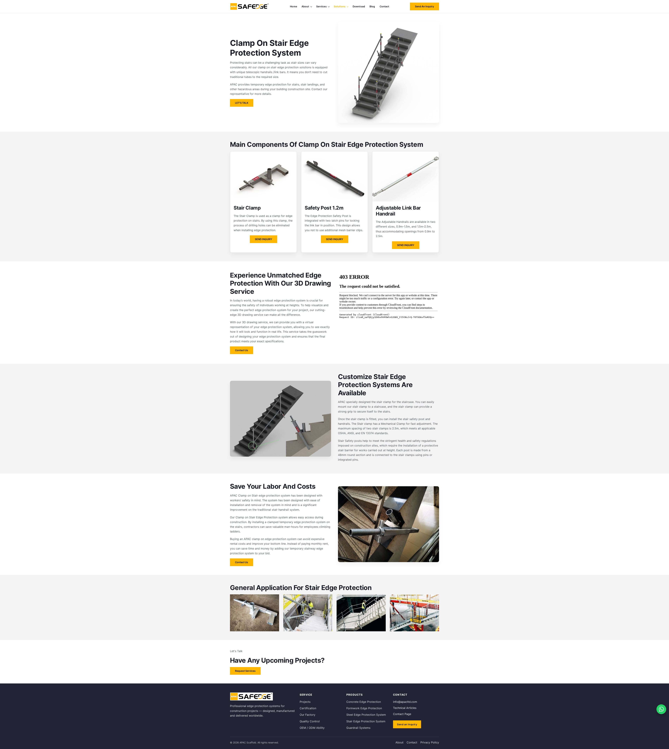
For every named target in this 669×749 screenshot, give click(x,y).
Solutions (339, 6)
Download (359, 6)
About (305, 6)
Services (321, 6)
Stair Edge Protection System (365, 721)
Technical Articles (404, 708)
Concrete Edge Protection (363, 701)
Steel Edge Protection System (366, 714)
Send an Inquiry (424, 6)
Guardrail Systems (358, 727)
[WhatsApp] (661, 709)
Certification (308, 708)
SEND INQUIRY (263, 239)
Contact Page (402, 714)
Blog (372, 6)
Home (293, 6)
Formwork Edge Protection (364, 708)
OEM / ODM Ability (312, 727)
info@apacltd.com (405, 701)
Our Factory (307, 714)
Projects (305, 701)
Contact (384, 6)
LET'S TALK (241, 102)
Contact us (241, 350)
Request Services (245, 670)
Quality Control (310, 721)
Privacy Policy (429, 742)
